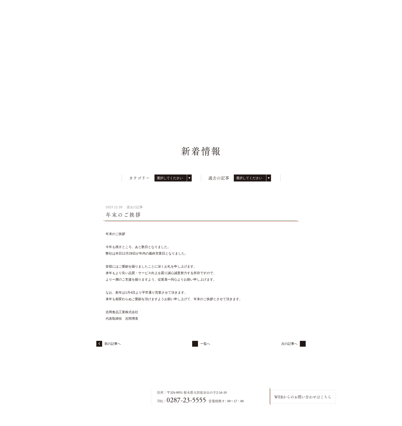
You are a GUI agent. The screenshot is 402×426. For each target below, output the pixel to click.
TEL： (181, 401)
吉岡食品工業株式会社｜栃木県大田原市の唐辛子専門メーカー (105, 397)
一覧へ (205, 343)
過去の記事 (135, 207)
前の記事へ (112, 343)
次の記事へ (289, 343)
